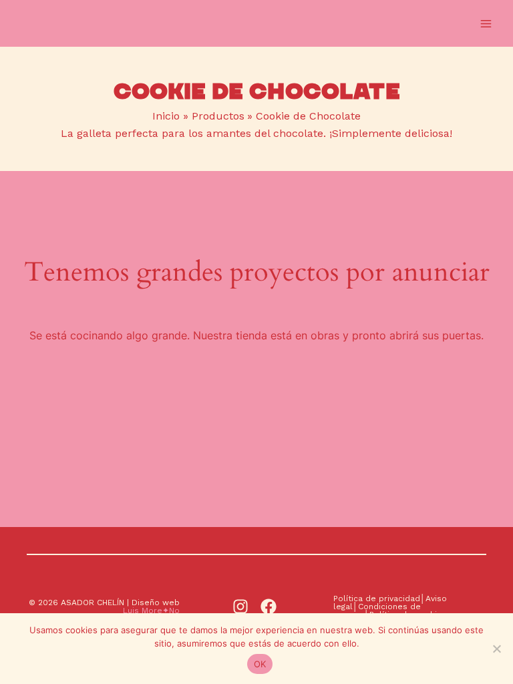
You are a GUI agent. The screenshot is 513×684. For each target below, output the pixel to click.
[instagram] (242, 606)
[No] (496, 648)
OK (260, 664)
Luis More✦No (151, 610)
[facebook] (271, 606)
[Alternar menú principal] (486, 23)
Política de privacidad (376, 598)
